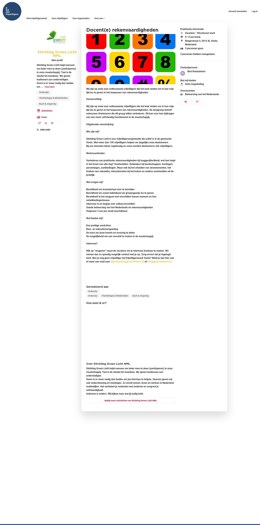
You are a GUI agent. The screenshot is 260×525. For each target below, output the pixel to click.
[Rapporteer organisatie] (52, 123)
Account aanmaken (238, 11)
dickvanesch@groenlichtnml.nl (127, 261)
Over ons (98, 18)
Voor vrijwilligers (60, 18)
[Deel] (185, 101)
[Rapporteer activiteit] (197, 101)
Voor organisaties (81, 18)
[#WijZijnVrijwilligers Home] (12, 11)
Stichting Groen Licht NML (57, 53)
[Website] (39, 123)
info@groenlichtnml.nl (159, 261)
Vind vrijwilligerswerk (36, 18)
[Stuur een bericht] (45, 123)
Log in (255, 11)
